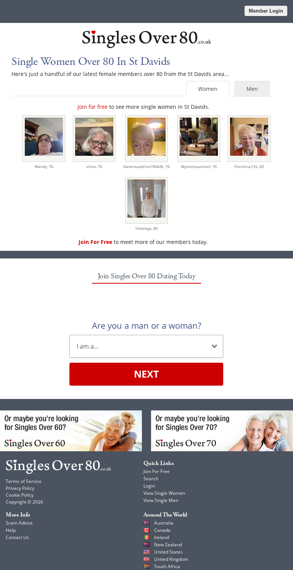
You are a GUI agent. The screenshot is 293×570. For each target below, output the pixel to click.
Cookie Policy (20, 495)
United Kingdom (171, 559)
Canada (162, 530)
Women (207, 88)
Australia (163, 523)
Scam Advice (19, 523)
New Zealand (168, 544)
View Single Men (160, 500)
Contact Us (17, 537)
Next (146, 373)
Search (150, 478)
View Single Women (164, 493)
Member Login (266, 11)
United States (168, 552)
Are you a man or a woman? (146, 325)
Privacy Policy (20, 488)
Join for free (92, 106)
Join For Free (156, 471)
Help (11, 530)
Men (252, 88)
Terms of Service (24, 481)
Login (149, 486)
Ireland (161, 537)
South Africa (167, 566)
